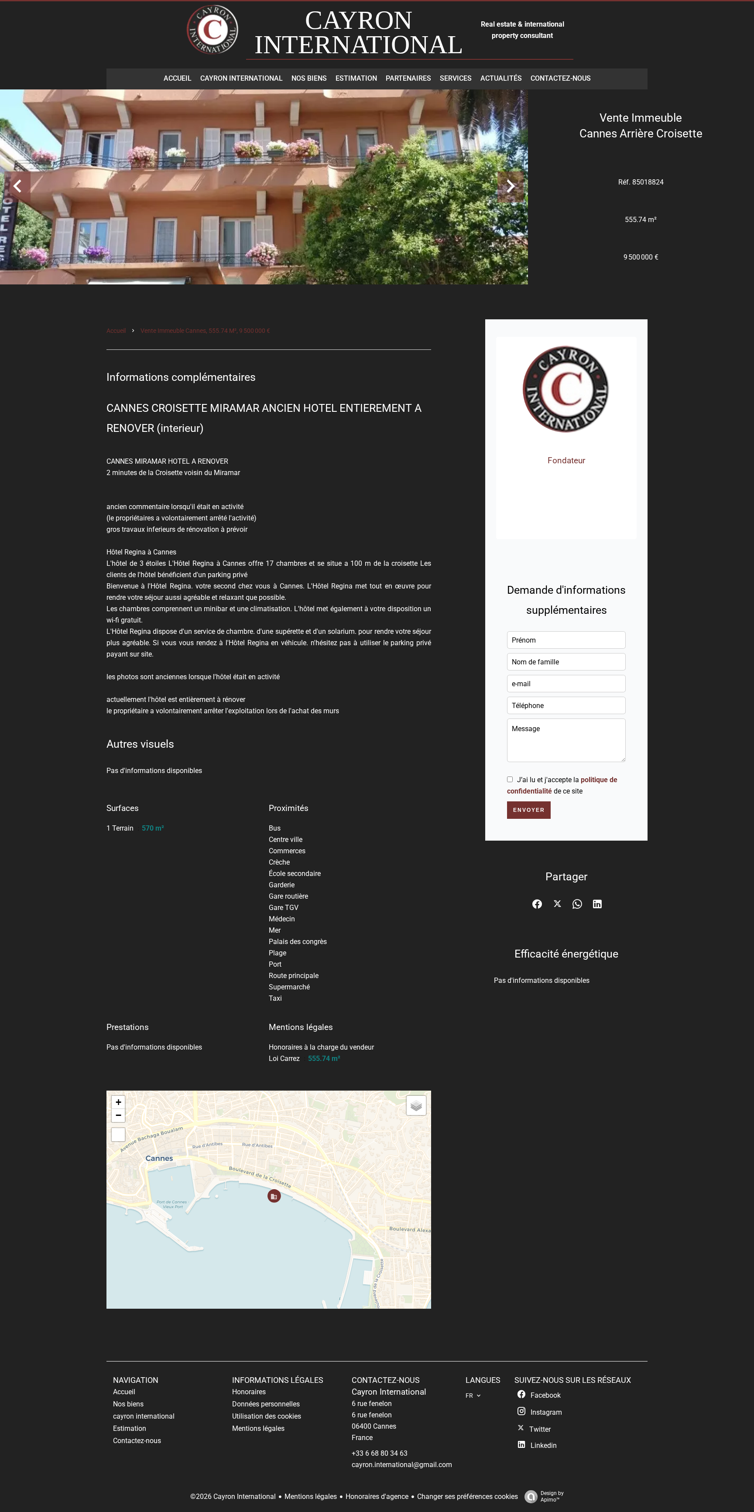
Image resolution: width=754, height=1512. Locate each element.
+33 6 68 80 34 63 (572, 493)
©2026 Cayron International (233, 1496)
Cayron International (389, 1392)
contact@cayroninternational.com (572, 516)
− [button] (118, 1115)
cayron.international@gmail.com (402, 1465)
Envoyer (529, 810)
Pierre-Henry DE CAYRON (566, 449)
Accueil (116, 330)
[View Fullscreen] (118, 1134)
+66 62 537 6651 (572, 481)
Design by (552, 1496)
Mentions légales (310, 1496)
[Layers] (416, 1105)
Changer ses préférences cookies (467, 1496)
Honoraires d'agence (377, 1496)
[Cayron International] (213, 34)
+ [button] (118, 1102)
